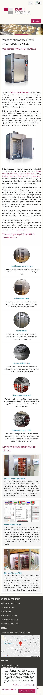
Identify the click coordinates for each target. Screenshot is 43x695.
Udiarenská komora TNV (22, 395)
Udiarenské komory (21, 298)
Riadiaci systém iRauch (12, 524)
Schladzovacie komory (21, 363)
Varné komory (21, 330)
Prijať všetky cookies (27, 691)
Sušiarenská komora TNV (21, 430)
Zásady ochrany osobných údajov (24, 685)
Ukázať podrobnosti (9, 689)
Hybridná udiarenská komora (21, 266)
